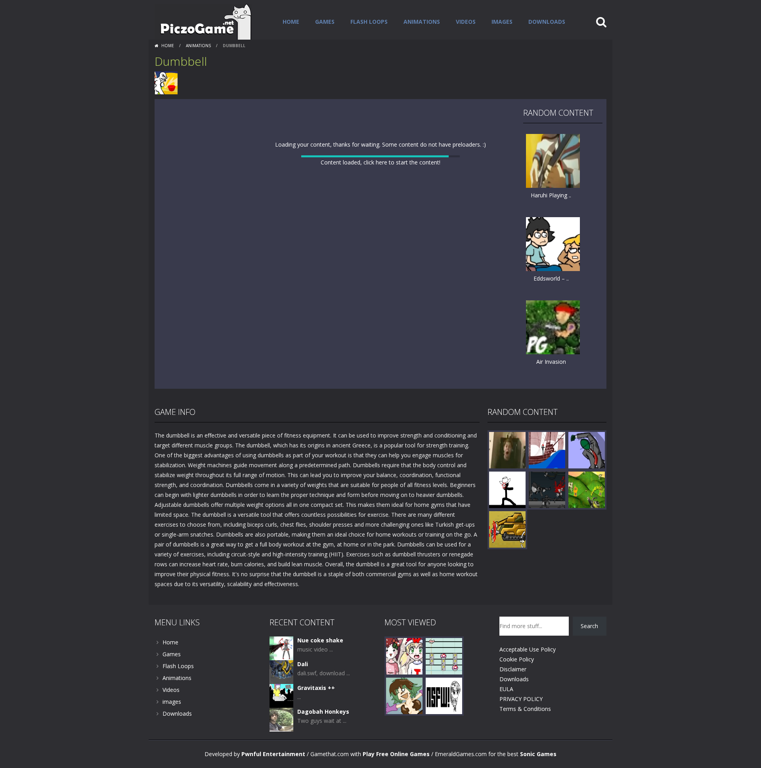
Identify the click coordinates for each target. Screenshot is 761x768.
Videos (466, 21)
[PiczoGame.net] (203, 21)
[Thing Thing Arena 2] (547, 509)
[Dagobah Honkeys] (281, 739)
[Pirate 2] (547, 469)
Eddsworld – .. (551, 278)
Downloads (546, 21)
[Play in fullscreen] (380, 399)
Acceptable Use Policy (527, 669)
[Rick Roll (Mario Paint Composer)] (444, 675)
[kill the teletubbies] (587, 509)
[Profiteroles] (404, 715)
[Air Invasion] (553, 327)
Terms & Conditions (525, 728)
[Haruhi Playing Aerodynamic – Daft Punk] (553, 160)
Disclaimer (512, 689)
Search (589, 646)
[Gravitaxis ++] (281, 715)
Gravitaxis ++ (316, 707)
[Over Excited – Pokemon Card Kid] (507, 469)
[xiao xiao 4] (507, 509)
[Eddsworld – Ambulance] (553, 243)
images (501, 21)
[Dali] (281, 691)
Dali (302, 684)
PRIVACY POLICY (521, 718)
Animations (421, 21)
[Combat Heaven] (507, 548)
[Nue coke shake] (281, 667)
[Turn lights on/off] (366, 399)
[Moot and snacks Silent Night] (404, 675)
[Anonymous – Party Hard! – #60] (587, 469)
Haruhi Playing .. (551, 195)
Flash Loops (369, 21)
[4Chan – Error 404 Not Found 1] (444, 715)
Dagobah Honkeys (323, 731)
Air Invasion (551, 361)
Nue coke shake (320, 660)
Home (291, 21)
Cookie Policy (516, 679)
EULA (506, 709)
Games (325, 21)
